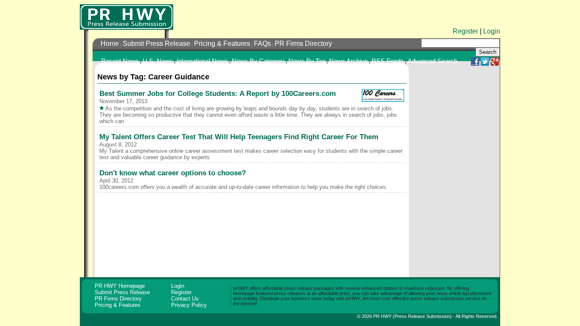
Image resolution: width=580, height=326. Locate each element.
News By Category (258, 61)
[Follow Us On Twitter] (485, 63)
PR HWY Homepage (120, 286)
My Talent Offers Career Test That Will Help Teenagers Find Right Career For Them (238, 136)
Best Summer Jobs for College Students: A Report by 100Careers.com (217, 93)
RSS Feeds (388, 61)
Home (110, 43)
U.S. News (158, 61)
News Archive (348, 61)
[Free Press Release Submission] (126, 17)
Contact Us (185, 298)
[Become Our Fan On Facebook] (475, 63)
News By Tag (306, 61)
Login (491, 31)
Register (465, 31)
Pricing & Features (222, 43)
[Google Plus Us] (494, 63)
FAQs (262, 43)
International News (202, 61)
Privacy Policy (189, 305)
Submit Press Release (156, 43)
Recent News (120, 61)
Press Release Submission (422, 316)
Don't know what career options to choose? (172, 173)
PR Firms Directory (303, 43)
